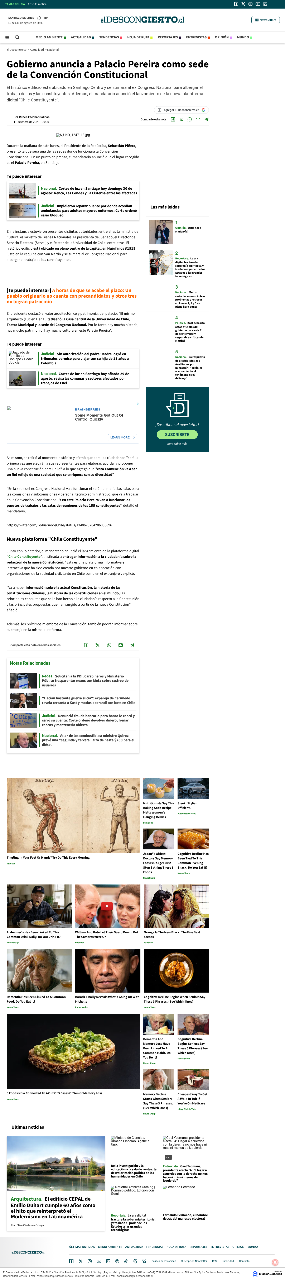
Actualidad (81, 37)
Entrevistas (196, 37)
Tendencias (109, 37)
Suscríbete (177, 434)
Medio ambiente (49, 37)
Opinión (222, 37)
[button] (265, 20)
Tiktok (126, 1261)
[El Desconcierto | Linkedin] (265, 4)
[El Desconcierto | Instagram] (250, 4)
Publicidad (228, 1261)
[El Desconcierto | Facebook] (236, 4)
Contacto (244, 1261)
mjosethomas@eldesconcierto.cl (55, 1276)
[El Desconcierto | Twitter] (243, 4)
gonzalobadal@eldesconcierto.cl (135, 1276)
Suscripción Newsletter (194, 1261)
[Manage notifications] (275, 1262)
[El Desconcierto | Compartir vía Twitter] (181, 119)
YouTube (99, 1261)
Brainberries (88, 409)
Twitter (81, 1261)
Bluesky (144, 1261)
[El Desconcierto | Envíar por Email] (198, 119)
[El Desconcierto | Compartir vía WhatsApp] (189, 119)
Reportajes (168, 37)
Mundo (243, 37)
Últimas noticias (82, 1246)
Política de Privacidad (163, 1261)
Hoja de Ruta (138, 37)
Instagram (90, 1261)
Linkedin (108, 1261)
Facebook (71, 1261)
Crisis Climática (37, 4)
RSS (214, 1261)
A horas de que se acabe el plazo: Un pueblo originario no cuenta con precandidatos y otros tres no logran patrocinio (72, 296)
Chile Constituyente (24, 556)
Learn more (120, 437)
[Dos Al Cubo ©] (267, 1276)
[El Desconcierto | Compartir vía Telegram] (206, 119)
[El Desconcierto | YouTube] (258, 4)
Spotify (117, 1261)
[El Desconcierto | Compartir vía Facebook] (172, 119)
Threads (135, 1261)
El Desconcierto (17, 49)
